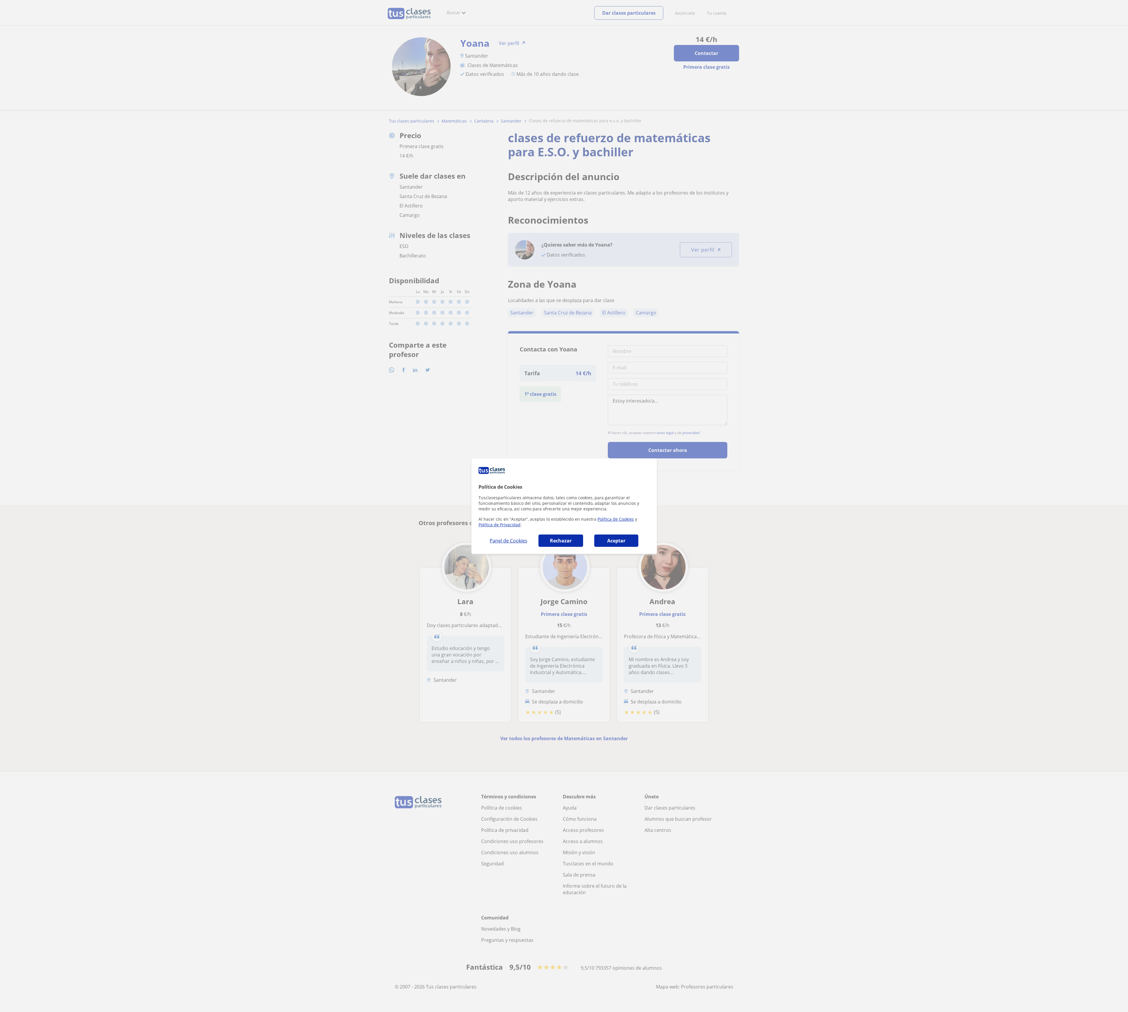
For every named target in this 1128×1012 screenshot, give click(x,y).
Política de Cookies (615, 519)
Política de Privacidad (500, 524)
